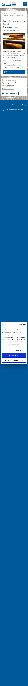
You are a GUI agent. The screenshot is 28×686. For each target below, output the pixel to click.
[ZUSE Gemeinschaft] (6, 105)
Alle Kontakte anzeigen (11, 93)
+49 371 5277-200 (7, 87)
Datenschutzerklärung (15, 110)
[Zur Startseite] (9, 4)
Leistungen (14, 13)
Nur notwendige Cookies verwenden (14, 360)
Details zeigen (19, 350)
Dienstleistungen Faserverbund (13, 15)
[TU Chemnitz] (23, 105)
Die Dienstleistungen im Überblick (10, 72)
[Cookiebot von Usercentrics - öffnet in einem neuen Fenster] (19, 324)
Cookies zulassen (14, 355)
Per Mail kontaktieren (8, 89)
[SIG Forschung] (15, 105)
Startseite (5, 13)
